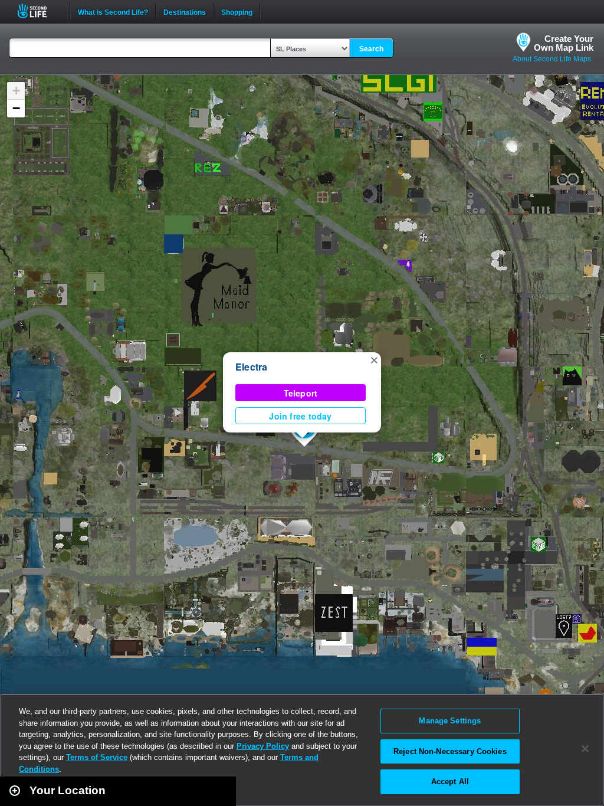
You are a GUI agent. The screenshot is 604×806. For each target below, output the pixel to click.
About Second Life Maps (552, 59)
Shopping (236, 11)
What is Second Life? (113, 11)
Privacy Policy (263, 746)
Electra (251, 366)
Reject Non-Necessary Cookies (450, 751)
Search (371, 49)
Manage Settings (450, 720)
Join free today (300, 416)
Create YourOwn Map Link (563, 43)
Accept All (450, 781)
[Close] (585, 749)
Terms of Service (96, 757)
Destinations (184, 11)
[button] (374, 359)
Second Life (39, 11)
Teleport (301, 393)
